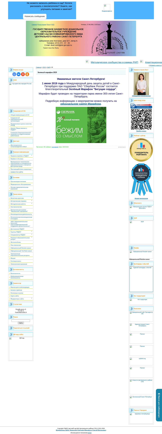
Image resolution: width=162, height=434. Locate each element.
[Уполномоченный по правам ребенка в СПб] (141, 365)
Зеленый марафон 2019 (47, 72)
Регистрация (42, 24)
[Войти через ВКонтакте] (19, 74)
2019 (44, 67)
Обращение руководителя (141, 96)
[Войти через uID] (14, 74)
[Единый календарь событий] (141, 291)
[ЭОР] (141, 243)
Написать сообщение (35, 16)
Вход (48, 24)
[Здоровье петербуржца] (141, 423)
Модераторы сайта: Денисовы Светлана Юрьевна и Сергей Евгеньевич (81, 430)
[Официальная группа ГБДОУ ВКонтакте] (141, 212)
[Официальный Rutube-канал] (141, 258)
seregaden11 (55, 147)
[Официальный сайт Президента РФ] (141, 321)
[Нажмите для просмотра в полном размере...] (81, 142)
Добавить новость (155, 65)
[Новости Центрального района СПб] (141, 394)
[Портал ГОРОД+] (141, 377)
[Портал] (141, 355)
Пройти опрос (141, 131)
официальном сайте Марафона (80, 103)
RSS (53, 24)
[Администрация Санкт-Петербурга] (141, 331)
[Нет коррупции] (141, 304)
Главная (34, 24)
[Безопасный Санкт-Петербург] (141, 406)
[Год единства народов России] (21, 106)
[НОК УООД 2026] (141, 130)
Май (48, 67)
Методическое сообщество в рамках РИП (107, 62)
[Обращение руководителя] (141, 94)
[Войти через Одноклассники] (27, 74)
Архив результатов (141, 198)
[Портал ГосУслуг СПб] (141, 343)
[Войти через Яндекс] (23, 74)
